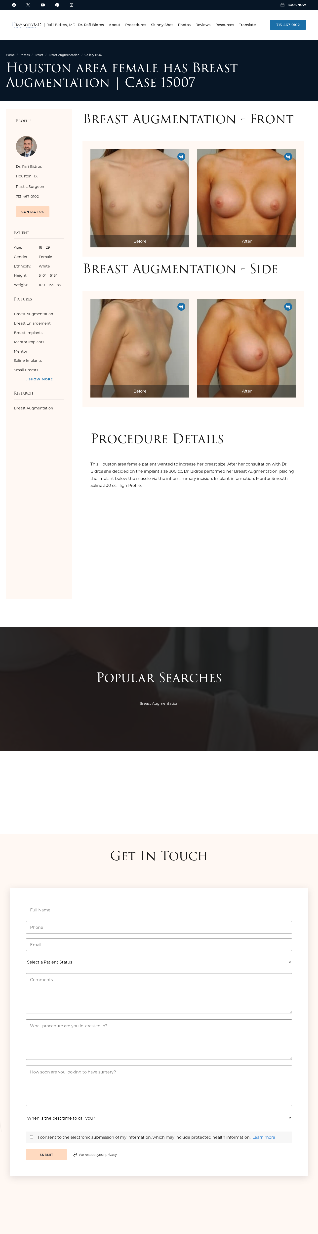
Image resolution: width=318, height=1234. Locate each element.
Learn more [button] (263, 1137)
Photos (184, 24)
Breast (39, 55)
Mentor (20, 351)
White (32, 266)
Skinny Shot (162, 24)
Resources (224, 24)
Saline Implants (28, 360)
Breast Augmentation (64, 55)
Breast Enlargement (32, 323)
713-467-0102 (288, 24)
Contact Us (32, 212)
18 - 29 (32, 247)
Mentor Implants (29, 341)
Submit (46, 1155)
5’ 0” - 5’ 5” (35, 275)
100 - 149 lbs (37, 284)
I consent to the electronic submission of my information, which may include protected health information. (144, 1137)
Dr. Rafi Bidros (91, 24)
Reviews (203, 24)
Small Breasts (26, 369)
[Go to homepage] (26, 25)
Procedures (135, 24)
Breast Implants (28, 332)
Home (10, 55)
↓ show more (39, 379)
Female (33, 256)
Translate (247, 24)
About (114, 24)
